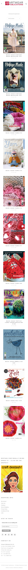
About (7, 567)
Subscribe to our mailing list (9, 522)
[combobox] (14, 18)
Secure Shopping (5, 507)
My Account (3, 501)
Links (2, 513)
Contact (11, 567)
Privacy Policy (4, 509)
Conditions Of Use (5, 511)
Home (25, 565)
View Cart (3, 503)
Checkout (3, 505)
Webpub (20, 567)
